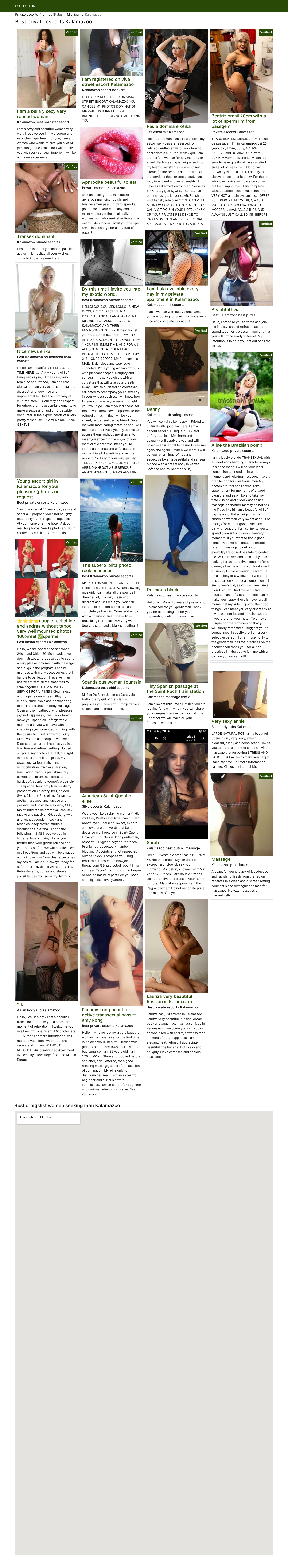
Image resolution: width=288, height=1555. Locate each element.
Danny (153, 409)
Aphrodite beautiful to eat (109, 182)
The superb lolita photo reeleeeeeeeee (106, 568)
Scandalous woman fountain (111, 682)
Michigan (74, 14)
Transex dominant (36, 236)
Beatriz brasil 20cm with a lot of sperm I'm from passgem (238, 121)
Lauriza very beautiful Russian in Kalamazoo (169, 999)
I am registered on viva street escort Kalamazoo (108, 82)
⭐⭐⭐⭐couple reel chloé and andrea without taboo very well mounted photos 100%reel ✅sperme (46, 628)
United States (52, 14)
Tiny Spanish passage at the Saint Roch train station (175, 689)
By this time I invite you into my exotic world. (111, 291)
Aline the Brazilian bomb (236, 445)
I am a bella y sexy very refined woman (41, 114)
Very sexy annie (228, 721)
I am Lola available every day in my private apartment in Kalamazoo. (173, 294)
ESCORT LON (25, 6)
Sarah (153, 842)
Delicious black (162, 589)
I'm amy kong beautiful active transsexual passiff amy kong (109, 1015)
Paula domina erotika (169, 126)
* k (20, 1004)
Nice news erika (33, 351)
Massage (220, 859)
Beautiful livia (225, 309)
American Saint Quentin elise (106, 798)
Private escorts (26, 14)
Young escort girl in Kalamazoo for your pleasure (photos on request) (38, 488)
